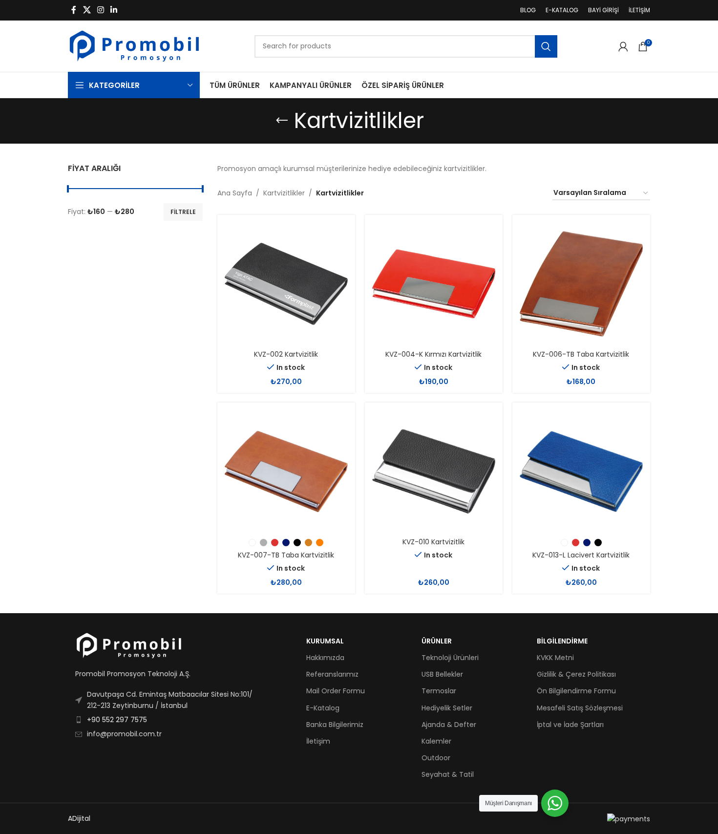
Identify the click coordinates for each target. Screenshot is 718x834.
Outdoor (436, 758)
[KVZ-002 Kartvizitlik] (286, 283)
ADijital (79, 818)
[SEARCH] (546, 46)
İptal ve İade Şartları (570, 724)
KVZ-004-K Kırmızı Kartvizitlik (433, 354)
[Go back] (282, 120)
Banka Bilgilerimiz (334, 724)
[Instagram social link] (100, 10)
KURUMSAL (325, 641)
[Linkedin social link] (114, 10)
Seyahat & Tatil (448, 774)
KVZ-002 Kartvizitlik (286, 354)
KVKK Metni (555, 658)
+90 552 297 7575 (117, 720)
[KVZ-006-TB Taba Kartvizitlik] (581, 283)
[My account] (623, 46)
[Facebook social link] (74, 10)
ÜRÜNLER (437, 641)
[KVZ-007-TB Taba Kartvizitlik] (286, 471)
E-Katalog (322, 708)
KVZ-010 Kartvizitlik (433, 542)
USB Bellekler (442, 674)
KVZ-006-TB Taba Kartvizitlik (581, 354)
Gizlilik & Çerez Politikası (576, 674)
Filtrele (183, 212)
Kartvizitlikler (284, 193)
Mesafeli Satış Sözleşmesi (580, 708)
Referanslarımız (332, 674)
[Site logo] (134, 45)
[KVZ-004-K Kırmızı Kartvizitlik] (433, 283)
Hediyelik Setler (447, 708)
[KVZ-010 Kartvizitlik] (433, 471)
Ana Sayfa (234, 193)
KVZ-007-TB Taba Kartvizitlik (286, 555)
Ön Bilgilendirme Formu (576, 691)
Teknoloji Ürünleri (450, 658)
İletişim (318, 741)
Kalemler (436, 741)
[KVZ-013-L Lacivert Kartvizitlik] (581, 471)
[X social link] (87, 10)
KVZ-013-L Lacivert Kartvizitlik (581, 555)
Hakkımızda (325, 658)
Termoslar (439, 691)
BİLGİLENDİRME (562, 641)
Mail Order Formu (335, 691)
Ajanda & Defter (449, 724)
